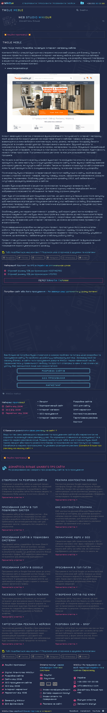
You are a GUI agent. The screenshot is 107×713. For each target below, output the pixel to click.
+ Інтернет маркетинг (49, 417)
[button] (103, 21)
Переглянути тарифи (53, 280)
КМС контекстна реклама (73, 507)
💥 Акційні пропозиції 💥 (17, 34)
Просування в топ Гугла (73, 567)
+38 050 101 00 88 (96, 3)
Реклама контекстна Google (76, 480)
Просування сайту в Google (22, 567)
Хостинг (78, 422)
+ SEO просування (47, 413)
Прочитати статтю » (13, 497)
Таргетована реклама (85, 417)
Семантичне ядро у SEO (72, 537)
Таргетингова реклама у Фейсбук (26, 624)
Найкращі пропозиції (13, 402)
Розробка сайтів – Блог (72, 624)
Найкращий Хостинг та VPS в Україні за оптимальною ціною (37, 265)
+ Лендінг (42, 401)
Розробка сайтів (82, 401)
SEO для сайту (81, 405)
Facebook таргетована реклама (25, 594)
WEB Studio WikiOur (35, 17)
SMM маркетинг (82, 409)
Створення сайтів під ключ (75, 594)
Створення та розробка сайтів (24, 480)
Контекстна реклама (85, 413)
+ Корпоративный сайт (50, 405)
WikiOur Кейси (13, 393)
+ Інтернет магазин (48, 409)
